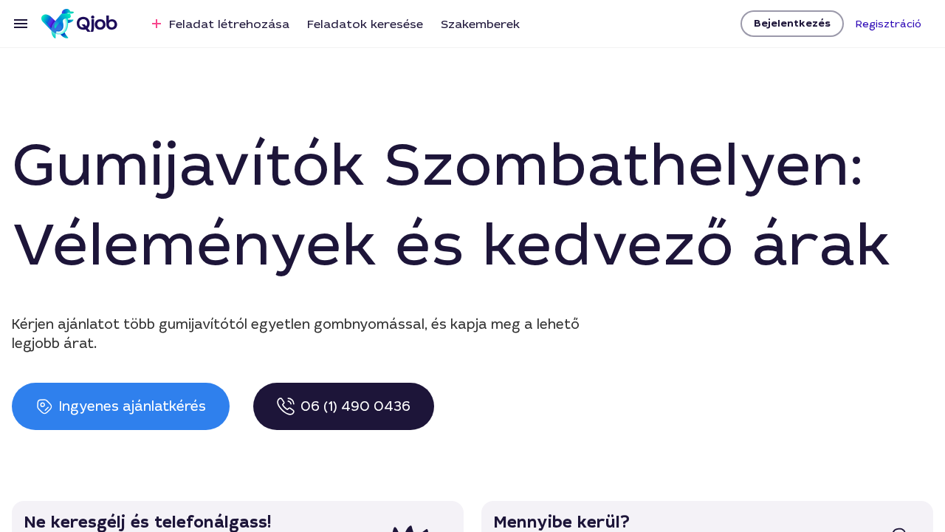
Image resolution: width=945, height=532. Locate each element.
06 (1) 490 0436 (355, 406)
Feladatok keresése (365, 24)
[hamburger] (20, 23)
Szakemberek (480, 24)
